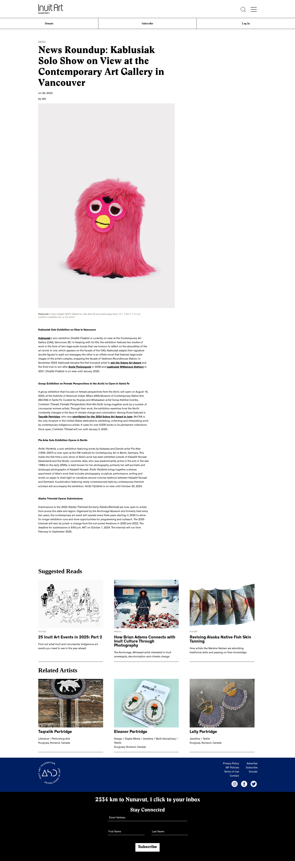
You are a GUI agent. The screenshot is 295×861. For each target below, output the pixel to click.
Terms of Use (231, 768)
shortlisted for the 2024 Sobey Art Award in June (102, 415)
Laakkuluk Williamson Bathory (105, 366)
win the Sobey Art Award (106, 362)
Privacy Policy (231, 760)
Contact (234, 772)
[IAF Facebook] (244, 780)
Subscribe (147, 23)
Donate (49, 23)
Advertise (252, 760)
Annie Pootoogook (60, 366)
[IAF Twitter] (254, 780)
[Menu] (254, 9)
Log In (246, 23)
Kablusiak (44, 337)
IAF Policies (232, 764)
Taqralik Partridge (49, 415)
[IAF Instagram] (234, 780)
